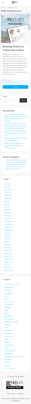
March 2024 (7, 247)
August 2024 (7, 233)
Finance (6, 313)
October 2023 (8, 262)
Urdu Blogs (7, 359)
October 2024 (8, 227)
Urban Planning (8, 353)
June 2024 (7, 238)
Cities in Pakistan (9, 301)
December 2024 (8, 221)
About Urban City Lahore (12, 82)
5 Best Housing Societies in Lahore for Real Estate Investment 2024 (16, 166)
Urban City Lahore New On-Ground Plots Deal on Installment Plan (15, 139)
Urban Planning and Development (13, 356)
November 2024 (8, 224)
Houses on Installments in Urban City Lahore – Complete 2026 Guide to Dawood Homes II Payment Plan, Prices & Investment (16, 118)
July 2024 (7, 236)
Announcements (8, 287)
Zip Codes (7, 362)
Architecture (7, 290)
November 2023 (8, 259)
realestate (8, 160)
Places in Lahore (8, 336)
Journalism (7, 325)
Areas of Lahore (8, 293)
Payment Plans (8, 333)
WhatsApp (21, 376)
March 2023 (7, 267)
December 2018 (8, 270)
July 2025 (7, 201)
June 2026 (7, 184)
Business (6, 299)
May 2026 (7, 187)
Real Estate (7, 342)
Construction (7, 307)
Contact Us (21, 393)
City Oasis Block (8, 304)
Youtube (11, 376)
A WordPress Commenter (12, 164)
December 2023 (8, 256)
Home (4, 7)
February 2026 (8, 189)
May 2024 (7, 241)
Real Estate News (9, 345)
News (5, 327)
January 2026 (8, 192)
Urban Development (9, 350)
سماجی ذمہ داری (9, 368)
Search (5, 96)
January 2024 (8, 253)
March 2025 (7, 213)
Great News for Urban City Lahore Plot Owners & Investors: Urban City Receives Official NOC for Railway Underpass (15, 126)
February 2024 (8, 250)
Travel (6, 348)
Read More (16, 87)
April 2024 (7, 244)
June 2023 (7, 264)
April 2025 (7, 210)
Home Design (8, 316)
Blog (5, 296)
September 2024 (8, 230)
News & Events (8, 330)
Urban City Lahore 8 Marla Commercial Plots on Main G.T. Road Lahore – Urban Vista (15, 133)
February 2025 (8, 215)
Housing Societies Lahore (11, 322)
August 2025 (7, 198)
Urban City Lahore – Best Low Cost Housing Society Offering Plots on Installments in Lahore (14, 145)
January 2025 (8, 218)
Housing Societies (9, 319)
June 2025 (7, 204)
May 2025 (7, 207)
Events (6, 310)
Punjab (6, 339)
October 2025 (8, 195)
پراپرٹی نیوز (7, 365)
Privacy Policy (11, 393)
